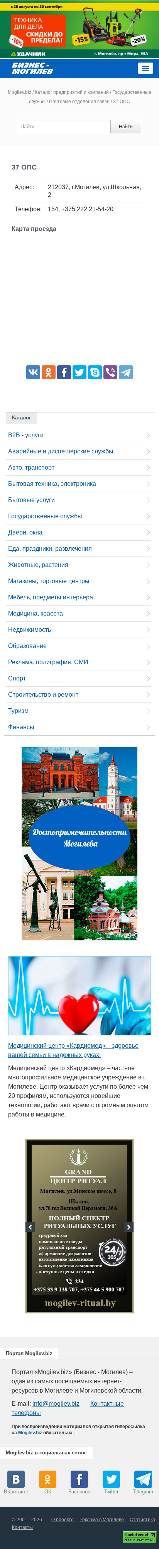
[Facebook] (64, 372)
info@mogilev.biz (56, 1403)
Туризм (18, 710)
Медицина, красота (35, 613)
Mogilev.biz (19, 92)
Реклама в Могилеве (102, 1519)
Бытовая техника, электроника (52, 483)
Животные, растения (38, 565)
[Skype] (95, 372)
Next (128, 1228)
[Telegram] (126, 372)
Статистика (142, 1519)
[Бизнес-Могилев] (33, 67)
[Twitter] (79, 372)
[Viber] (110, 372)
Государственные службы (45, 516)
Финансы (21, 727)
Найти (126, 126)
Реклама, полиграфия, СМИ (48, 662)
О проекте (62, 1519)
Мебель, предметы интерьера (50, 597)
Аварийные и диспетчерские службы (60, 451)
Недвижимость (29, 629)
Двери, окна (25, 532)
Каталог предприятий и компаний (72, 92)
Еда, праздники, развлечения (50, 548)
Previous (31, 1228)
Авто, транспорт (31, 467)
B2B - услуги (26, 435)
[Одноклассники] (49, 372)
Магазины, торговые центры (49, 581)
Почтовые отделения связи (79, 101)
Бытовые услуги (31, 500)
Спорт (17, 678)
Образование (27, 646)
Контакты (22, 1527)
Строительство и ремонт (43, 694)
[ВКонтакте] (33, 372)
